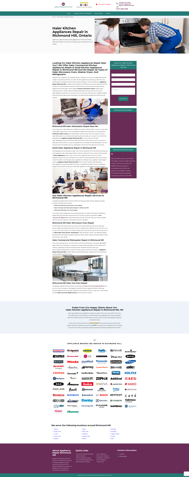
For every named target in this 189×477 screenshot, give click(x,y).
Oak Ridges (113, 431)
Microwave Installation (103, 456)
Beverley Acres (57, 431)
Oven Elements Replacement (84, 459)
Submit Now (123, 98)
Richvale (84, 438)
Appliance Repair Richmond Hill (103, 475)
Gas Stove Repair (80, 456)
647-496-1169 (122, 9)
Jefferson (56, 429)
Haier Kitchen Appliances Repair (65, 17)
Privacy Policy (100, 461)
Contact (108, 13)
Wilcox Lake (85, 431)
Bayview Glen (57, 436)
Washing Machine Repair (83, 461)
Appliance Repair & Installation (82, 13)
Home (69, 13)
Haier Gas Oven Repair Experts (94, 286)
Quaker (84, 429)
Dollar (112, 438)
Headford (56, 438)
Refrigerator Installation (103, 458)
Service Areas (98, 13)
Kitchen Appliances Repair (83, 458)
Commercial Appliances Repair (84, 454)
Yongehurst (85, 433)
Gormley (113, 436)
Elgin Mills (113, 429)
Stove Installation (101, 459)
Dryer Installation (101, 454)
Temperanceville (86, 436)
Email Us (121, 454)
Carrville (56, 433)
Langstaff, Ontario (115, 433)
